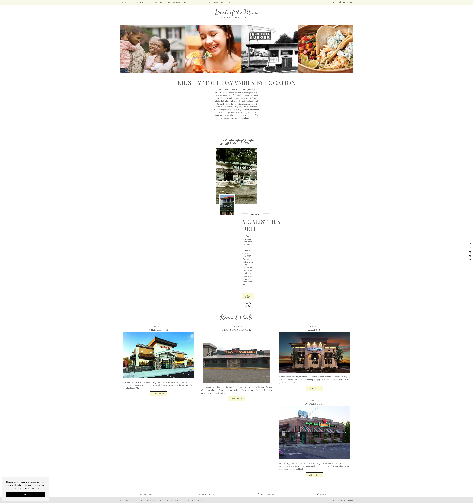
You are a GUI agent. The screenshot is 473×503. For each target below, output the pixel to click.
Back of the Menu (236, 12)
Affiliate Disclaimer (192, 500)
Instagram (207, 494)
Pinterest (326, 494)
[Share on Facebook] (250, 302)
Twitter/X (149, 494)
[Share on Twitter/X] (246, 305)
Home (125, 2)
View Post (247, 296)
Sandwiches (256, 214)
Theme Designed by (341, 500)
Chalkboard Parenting (219, 2)
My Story (197, 2)
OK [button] (25, 495)
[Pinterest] (340, 2)
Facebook (267, 494)
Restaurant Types (178, 2)
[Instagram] (337, 2)
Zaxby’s (314, 329)
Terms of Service (154, 500)
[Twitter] (333, 2)
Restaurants (139, 2)
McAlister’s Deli (261, 224)
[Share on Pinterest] (249, 305)
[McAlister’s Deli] (236, 176)
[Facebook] (344, 2)
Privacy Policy (172, 500)
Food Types (157, 2)
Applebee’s (314, 403)
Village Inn (158, 329)
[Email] (347, 2)
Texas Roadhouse (236, 329)
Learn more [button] (35, 488)
